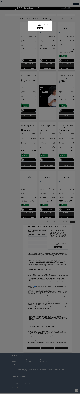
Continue (40, 28)
